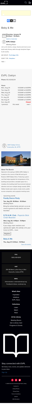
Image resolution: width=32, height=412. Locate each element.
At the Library (16, 317)
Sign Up (4, 372)
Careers (16, 396)
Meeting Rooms (16, 320)
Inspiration (16, 295)
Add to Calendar (11, 39)
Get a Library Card (16, 323)
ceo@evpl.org (22, 284)
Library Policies (16, 388)
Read (16, 313)
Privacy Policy (16, 391)
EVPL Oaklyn (10, 42)
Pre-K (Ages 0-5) (13, 55)
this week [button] (16, 104)
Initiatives (16, 297)
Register (7, 234)
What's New (16, 291)
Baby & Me (7, 239)
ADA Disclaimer (16, 399)
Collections (16, 304)
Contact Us (16, 386)
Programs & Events (16, 325)
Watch (16, 310)
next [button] (28, 104)
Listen (16, 307)
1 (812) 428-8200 (16, 257)
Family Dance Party (11, 198)
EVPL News (16, 300)
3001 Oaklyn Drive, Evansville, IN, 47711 (13, 146)
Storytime (12, 58)
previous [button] (5, 104)
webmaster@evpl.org (20, 282)
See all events (26, 244)
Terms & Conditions (16, 394)
